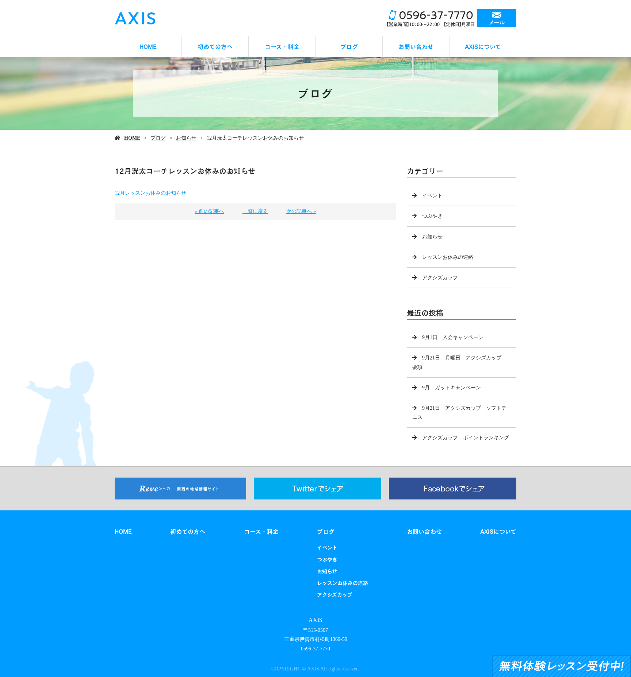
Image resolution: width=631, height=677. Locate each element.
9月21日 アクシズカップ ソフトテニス (459, 412)
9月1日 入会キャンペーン (452, 337)
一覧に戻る (255, 211)
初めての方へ (215, 46)
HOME (148, 46)
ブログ (349, 46)
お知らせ (186, 138)
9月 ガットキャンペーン (451, 387)
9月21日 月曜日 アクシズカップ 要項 (459, 362)
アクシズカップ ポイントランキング (465, 437)
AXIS (315, 620)
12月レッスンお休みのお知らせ (150, 193)
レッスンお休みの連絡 (447, 257)
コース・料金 (282, 46)
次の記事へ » (301, 211)
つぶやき (432, 216)
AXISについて (483, 46)
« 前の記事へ (209, 211)
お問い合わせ (415, 46)
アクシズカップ (440, 277)
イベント (432, 195)
